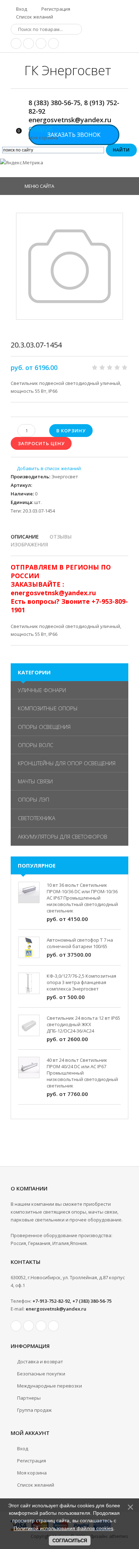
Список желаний (34, 17)
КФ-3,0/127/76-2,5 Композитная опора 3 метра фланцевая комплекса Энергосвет (81, 982)
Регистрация (55, 9)
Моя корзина (32, 1473)
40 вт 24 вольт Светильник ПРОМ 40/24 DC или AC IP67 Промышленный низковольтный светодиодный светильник (82, 1073)
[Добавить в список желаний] (46, 468)
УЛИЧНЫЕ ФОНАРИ (42, 690)
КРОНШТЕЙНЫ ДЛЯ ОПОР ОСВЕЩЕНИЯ (66, 763)
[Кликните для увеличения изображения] (69, 266)
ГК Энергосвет (67, 70)
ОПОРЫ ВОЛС (35, 744)
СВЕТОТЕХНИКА (36, 818)
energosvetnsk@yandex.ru (56, 1309)
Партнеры (29, 1398)
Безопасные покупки (41, 1373)
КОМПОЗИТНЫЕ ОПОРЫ (48, 708)
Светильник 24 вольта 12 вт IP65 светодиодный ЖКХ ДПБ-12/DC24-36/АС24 (83, 1024)
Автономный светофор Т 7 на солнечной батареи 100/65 (80, 943)
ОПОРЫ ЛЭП (33, 799)
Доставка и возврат (40, 1361)
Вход (21, 9)
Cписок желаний (35, 1485)
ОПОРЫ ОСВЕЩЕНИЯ (44, 726)
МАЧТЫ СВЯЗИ (35, 781)
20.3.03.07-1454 (39, 511)
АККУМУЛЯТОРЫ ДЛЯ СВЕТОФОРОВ (62, 836)
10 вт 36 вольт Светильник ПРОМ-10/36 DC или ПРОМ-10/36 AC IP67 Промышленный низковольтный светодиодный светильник (82, 898)
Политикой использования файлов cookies (63, 1528)
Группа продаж (34, 1410)
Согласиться (69, 1540)
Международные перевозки (49, 1386)
